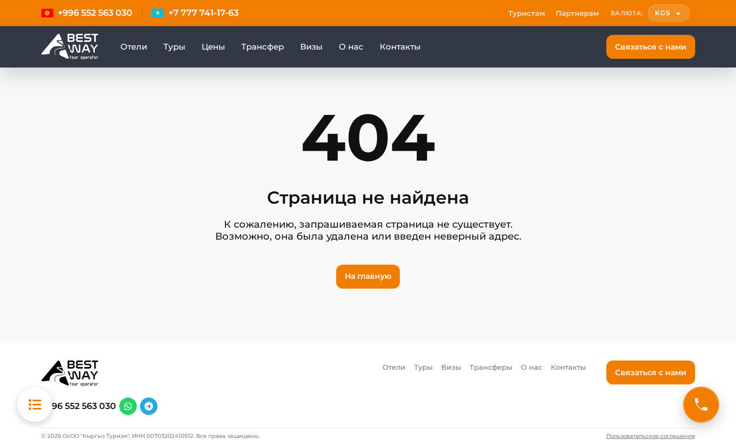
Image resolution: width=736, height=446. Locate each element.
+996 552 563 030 (78, 406)
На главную (368, 276)
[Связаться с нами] (701, 404)
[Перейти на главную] (69, 47)
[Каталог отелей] (34, 404)
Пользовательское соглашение (650, 436)
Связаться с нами (650, 47)
